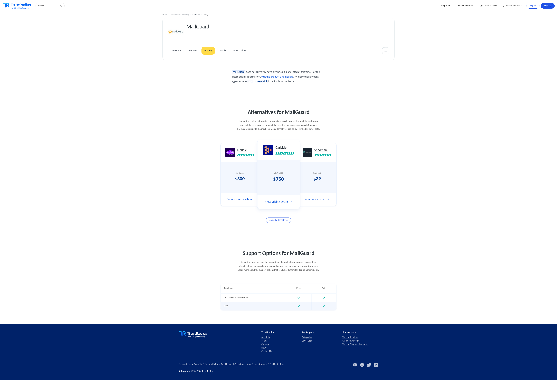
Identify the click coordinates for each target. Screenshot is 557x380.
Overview (176, 50)
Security (198, 364)
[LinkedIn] (376, 365)
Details (222, 50)
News (263, 348)
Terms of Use (185, 364)
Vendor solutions (465, 6)
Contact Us (266, 351)
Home (164, 15)
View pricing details (238, 199)
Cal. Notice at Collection (232, 364)
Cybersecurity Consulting (179, 15)
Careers (265, 344)
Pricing (208, 50)
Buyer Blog (307, 341)
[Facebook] (362, 365)
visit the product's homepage (277, 77)
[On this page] (385, 50)
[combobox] (48, 6)
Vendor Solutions (350, 337)
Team (264, 341)
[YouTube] (355, 365)
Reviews (192, 50)
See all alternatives (278, 220)
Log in (533, 6)
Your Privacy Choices (256, 364)
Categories (445, 6)
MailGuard (196, 15)
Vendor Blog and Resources (355, 344)
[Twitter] (369, 365)
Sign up (547, 6)
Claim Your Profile (350, 341)
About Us (265, 337)
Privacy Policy (211, 364)
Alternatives (240, 50)
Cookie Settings (277, 364)
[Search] (61, 5)
